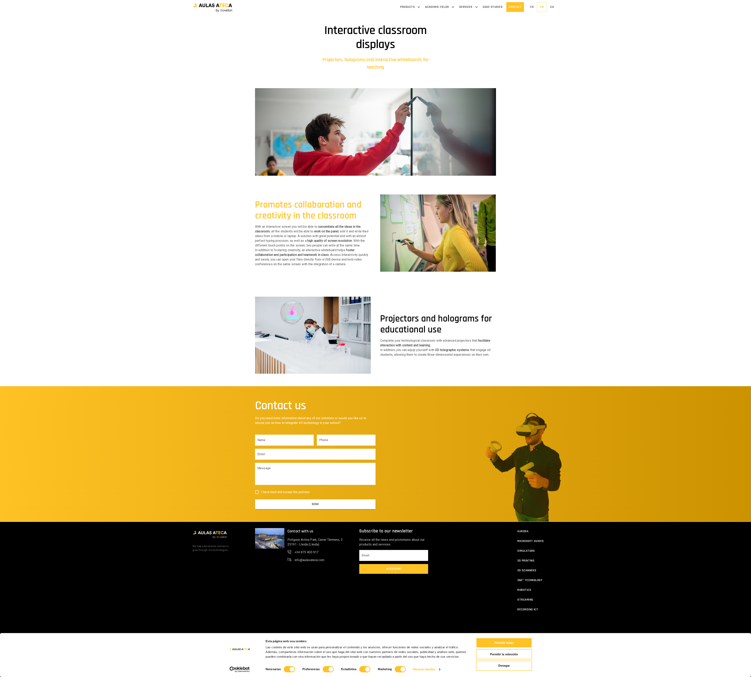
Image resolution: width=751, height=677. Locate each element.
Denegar (504, 665)
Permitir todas (504, 642)
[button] (212, 7)
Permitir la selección (504, 654)
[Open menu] (418, 7)
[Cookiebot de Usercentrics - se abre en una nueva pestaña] (240, 669)
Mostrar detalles (424, 669)
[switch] (328, 669)
